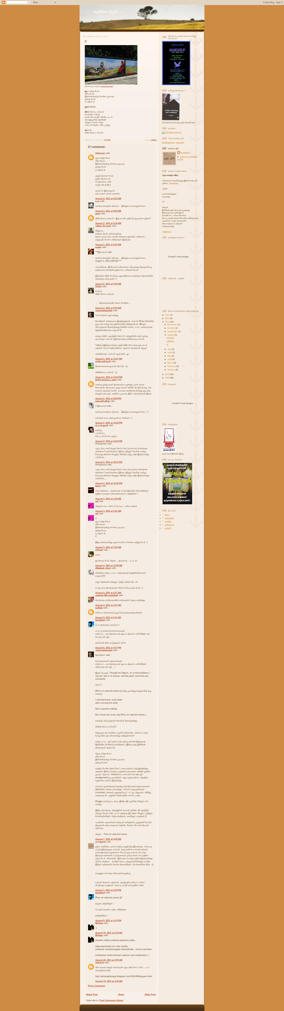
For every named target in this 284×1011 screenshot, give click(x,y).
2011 (167, 322)
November (172, 324)
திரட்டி (167, 515)
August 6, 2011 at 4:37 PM (108, 647)
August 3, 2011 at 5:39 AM (108, 547)
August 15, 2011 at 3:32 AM (108, 981)
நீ (85, 41)
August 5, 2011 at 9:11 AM (108, 617)
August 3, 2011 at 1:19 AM (108, 499)
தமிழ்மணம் (169, 525)
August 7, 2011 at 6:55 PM (108, 890)
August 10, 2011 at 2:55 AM (108, 960)
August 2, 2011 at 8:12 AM (108, 198)
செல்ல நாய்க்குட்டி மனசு (106, 379)
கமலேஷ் (99, 607)
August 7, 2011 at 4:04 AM (108, 839)
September (172, 331)
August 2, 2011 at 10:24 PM (108, 441)
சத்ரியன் (99, 550)
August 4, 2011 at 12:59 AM (108, 565)
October (171, 328)
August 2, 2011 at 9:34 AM (108, 223)
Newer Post (92, 994)
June (169, 352)
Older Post (150, 994)
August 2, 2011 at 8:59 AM (108, 211)
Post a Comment (96, 986)
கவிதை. (154, 140)
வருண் (98, 247)
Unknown (100, 153)
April (169, 359)
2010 (167, 374)
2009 (167, 378)
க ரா (97, 201)
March (170, 363)
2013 (167, 315)
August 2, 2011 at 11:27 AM (108, 359)
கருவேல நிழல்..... (108, 11)
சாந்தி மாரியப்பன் (103, 361)
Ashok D (99, 962)
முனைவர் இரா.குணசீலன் (106, 595)
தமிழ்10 (168, 528)
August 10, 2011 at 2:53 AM (108, 933)
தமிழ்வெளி (169, 518)
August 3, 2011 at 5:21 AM (108, 511)
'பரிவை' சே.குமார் (103, 226)
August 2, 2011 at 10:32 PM (108, 483)
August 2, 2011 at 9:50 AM (108, 308)
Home (121, 994)
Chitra (98, 286)
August (171, 335)
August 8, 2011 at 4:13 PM (108, 920)
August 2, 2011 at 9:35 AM (108, 244)
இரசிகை (99, 923)
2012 (167, 318)
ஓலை (97, 213)
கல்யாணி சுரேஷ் (102, 401)
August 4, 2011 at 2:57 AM (108, 605)
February (171, 366)
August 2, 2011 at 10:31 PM (108, 462)
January (171, 370)
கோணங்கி (173, 183)
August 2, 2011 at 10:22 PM (108, 423)
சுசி (96, 501)
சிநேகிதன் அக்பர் (103, 568)
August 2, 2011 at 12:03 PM (108, 377)
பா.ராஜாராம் (100, 841)
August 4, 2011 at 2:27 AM (108, 593)
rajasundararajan (103, 310)
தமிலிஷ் (168, 521)
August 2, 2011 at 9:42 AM (108, 284)
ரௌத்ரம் (170, 338)
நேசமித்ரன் (100, 620)
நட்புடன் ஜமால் (101, 425)
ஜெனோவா (167, 231)
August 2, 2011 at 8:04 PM (108, 398)
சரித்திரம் (170, 341)
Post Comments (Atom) (111, 1000)
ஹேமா (98, 486)
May (169, 356)
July (169, 349)
